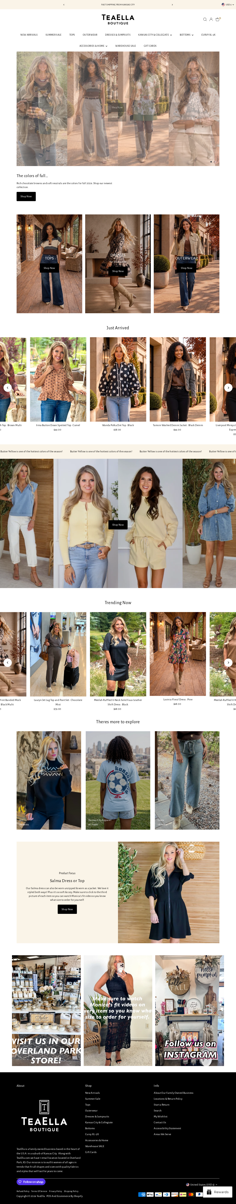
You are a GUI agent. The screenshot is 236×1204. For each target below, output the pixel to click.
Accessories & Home (92, 46)
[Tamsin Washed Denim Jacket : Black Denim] (178, 379)
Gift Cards (150, 46)
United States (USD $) (202, 1184)
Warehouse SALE (125, 46)
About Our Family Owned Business (174, 1093)
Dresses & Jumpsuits (118, 35)
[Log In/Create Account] (211, 19)
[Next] (172, 5)
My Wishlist (160, 1116)
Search (158, 1110)
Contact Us (160, 1122)
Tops (72, 35)
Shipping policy (71, 1191)
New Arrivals (29, 35)
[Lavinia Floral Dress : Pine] (178, 654)
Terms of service (39, 1191)
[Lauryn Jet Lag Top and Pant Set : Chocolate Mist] (58, 654)
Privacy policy (55, 1191)
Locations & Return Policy (168, 1098)
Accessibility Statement (167, 1128)
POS (48, 1196)
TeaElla (41, 1196)
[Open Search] (205, 19)
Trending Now (118, 602)
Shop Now (117, 107)
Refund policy (23, 1191)
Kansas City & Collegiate (153, 35)
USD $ (229, 5)
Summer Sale (54, 35)
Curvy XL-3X (208, 35)
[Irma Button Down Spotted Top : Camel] (58, 379)
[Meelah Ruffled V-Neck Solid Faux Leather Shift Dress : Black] (118, 654)
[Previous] (64, 5)
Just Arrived (118, 328)
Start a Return (161, 1104)
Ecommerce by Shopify (70, 1196)
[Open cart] (217, 19)
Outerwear (90, 35)
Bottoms (185, 35)
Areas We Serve (162, 1134)
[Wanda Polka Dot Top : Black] (118, 379)
